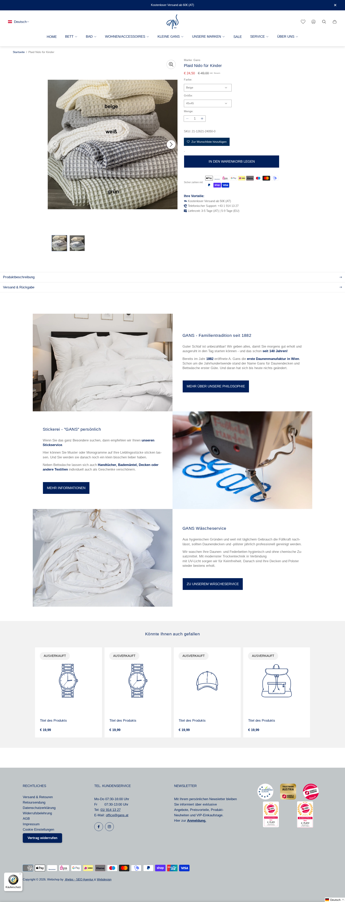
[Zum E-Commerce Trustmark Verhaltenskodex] (265, 798)
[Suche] (324, 21)
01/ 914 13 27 (110, 810)
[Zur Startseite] (172, 21)
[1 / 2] (59, 243)
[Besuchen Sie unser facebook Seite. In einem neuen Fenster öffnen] (98, 826)
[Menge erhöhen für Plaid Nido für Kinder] (202, 119)
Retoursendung (34, 802)
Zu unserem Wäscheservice (213, 584)
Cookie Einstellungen (38, 829)
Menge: (188, 111)
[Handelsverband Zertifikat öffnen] (311, 799)
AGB (26, 818)
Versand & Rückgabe (18, 287)
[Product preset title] (68, 680)
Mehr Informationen (66, 488)
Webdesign (104, 879)
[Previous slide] (54, 144)
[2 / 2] (77, 243)
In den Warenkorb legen (232, 161)
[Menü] (20, 875)
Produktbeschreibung (19, 277)
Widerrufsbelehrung (37, 813)
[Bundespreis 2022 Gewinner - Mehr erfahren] (271, 826)
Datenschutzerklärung (39, 808)
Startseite (19, 52)
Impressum (31, 824)
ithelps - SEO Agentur (79, 879)
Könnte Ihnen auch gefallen (172, 634)
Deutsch (20, 22)
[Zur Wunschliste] (303, 21)
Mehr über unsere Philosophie (216, 386)
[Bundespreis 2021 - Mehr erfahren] (305, 826)
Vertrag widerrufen (42, 838)
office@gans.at (117, 815)
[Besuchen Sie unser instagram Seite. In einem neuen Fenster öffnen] (109, 826)
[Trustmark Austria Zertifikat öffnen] (288, 798)
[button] (335, 900)
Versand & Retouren (38, 797)
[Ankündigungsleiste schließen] (335, 5)
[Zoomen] (171, 64)
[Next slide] (171, 144)
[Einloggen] (313, 21)
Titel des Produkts (53, 720)
